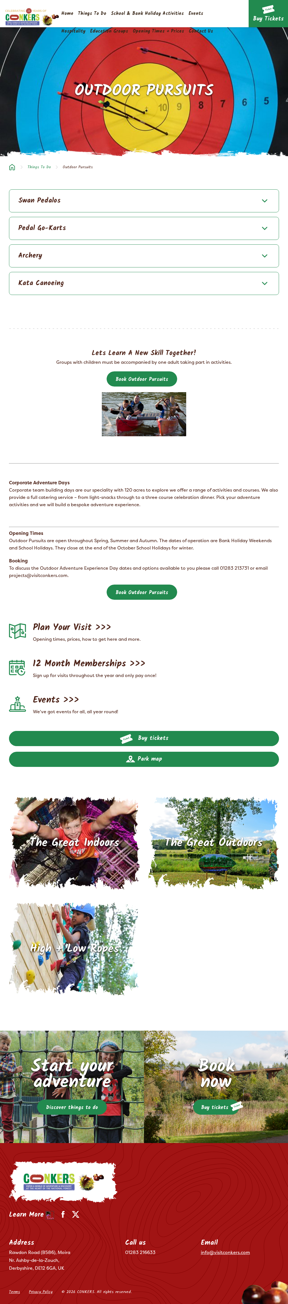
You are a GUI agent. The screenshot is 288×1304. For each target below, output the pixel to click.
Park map (148, 759)
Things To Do (92, 13)
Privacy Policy (41, 1292)
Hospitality (73, 31)
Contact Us (201, 31)
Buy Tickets (268, 19)
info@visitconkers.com (225, 1252)
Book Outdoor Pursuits (142, 380)
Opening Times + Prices (158, 31)
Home (67, 13)
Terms (14, 1292)
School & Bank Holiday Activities (147, 13)
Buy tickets (152, 738)
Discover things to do (72, 1108)
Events (195, 13)
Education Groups (109, 31)
